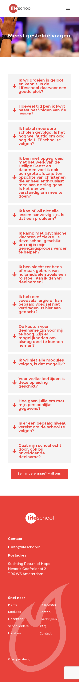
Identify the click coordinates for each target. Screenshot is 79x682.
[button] (39, 86)
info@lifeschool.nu (27, 547)
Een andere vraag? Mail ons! (40, 473)
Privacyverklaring (19, 659)
